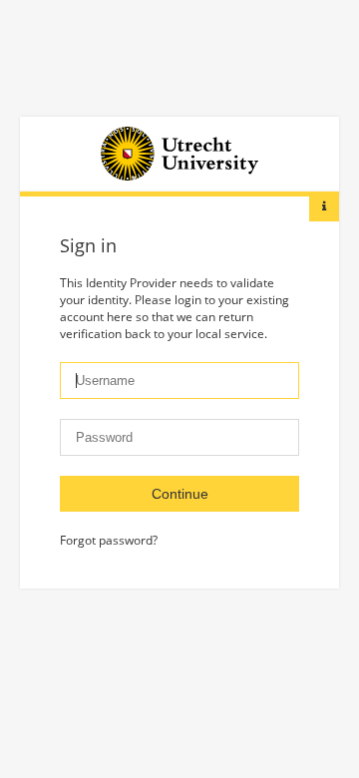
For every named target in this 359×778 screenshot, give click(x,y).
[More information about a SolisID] (324, 206)
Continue (180, 494)
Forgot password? (109, 540)
